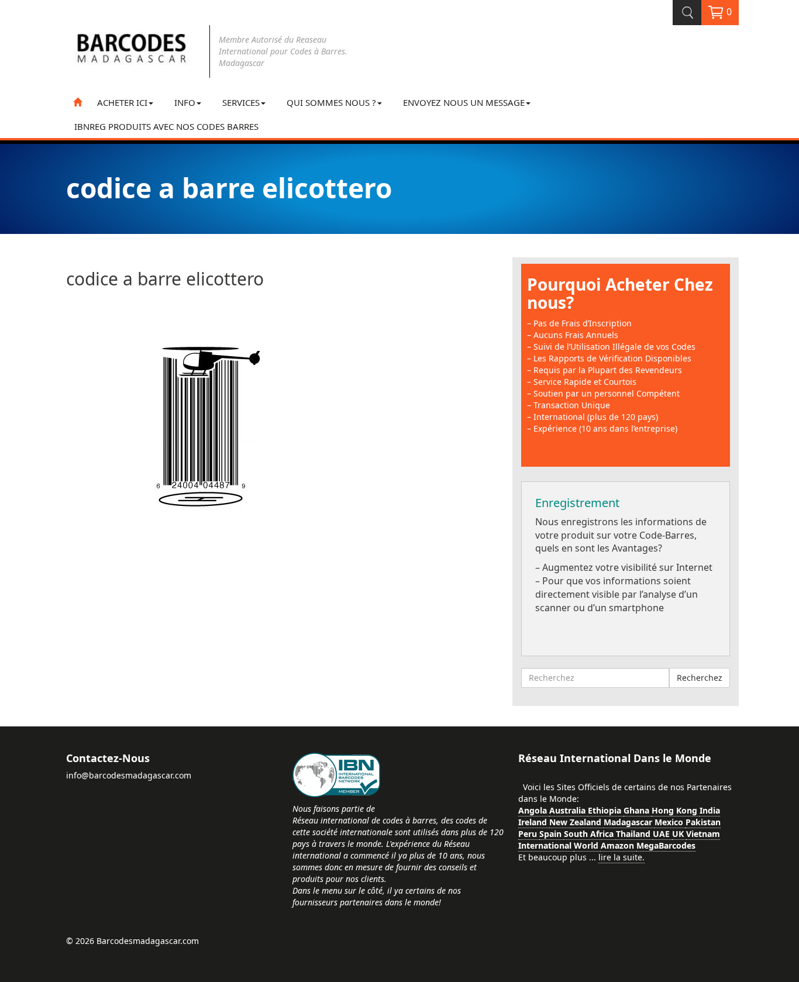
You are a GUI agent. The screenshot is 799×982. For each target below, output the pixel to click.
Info (184, 102)
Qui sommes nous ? (331, 102)
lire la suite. (621, 857)
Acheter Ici (122, 102)
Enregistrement (577, 503)
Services (241, 102)
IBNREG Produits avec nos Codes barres (166, 126)
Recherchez (699, 677)
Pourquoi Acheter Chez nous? (620, 293)
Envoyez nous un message (464, 102)
